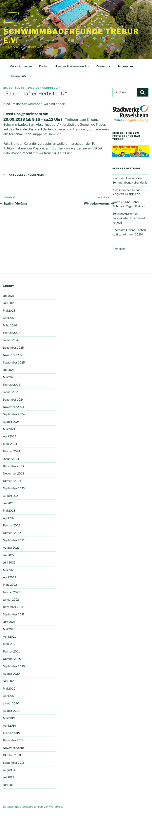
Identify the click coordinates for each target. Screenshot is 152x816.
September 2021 (13, 614)
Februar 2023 (11, 525)
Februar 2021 (11, 651)
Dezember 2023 (13, 466)
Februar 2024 (11, 451)
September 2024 (14, 414)
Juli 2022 (8, 555)
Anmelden (118, 248)
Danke (43, 66)
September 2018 (14, 762)
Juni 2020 (9, 681)
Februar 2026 (11, 332)
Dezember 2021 (13, 606)
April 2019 (9, 725)
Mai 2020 (9, 688)
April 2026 (9, 318)
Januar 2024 (11, 458)
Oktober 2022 (12, 533)
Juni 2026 (9, 303)
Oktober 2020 (12, 658)
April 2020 (9, 695)
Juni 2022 (9, 562)
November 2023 (13, 473)
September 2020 (14, 666)
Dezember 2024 (13, 399)
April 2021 (9, 636)
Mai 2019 (9, 718)
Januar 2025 (11, 392)
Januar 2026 (11, 340)
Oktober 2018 (12, 755)
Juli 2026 (8, 295)
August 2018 (11, 770)
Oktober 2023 (12, 481)
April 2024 (9, 436)
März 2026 (10, 325)
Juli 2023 (8, 503)
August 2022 (11, 547)
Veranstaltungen (21, 66)
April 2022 (9, 577)
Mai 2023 (9, 510)
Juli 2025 (8, 369)
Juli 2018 (8, 777)
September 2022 (14, 540)
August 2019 (11, 710)
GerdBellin (51, 87)
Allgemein (36, 174)
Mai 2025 (9, 377)
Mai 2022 (9, 570)
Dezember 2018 (13, 740)
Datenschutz (18, 76)
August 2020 (11, 673)
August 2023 (11, 495)
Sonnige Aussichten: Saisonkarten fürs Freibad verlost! (128, 218)
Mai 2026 (9, 310)
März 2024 (10, 444)
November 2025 (13, 355)
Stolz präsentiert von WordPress (42, 806)
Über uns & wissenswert (70, 66)
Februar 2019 (11, 733)
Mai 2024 (9, 429)
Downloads (103, 66)
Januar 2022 (11, 599)
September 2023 (14, 488)
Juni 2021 (9, 621)
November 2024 (13, 406)
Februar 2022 (11, 592)
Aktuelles (17, 174)
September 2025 (14, 362)
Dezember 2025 (13, 347)
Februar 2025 (11, 384)
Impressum (125, 66)
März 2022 (10, 584)
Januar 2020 (11, 703)
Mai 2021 (9, 629)
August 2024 (11, 421)
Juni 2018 (9, 784)
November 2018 (13, 747)
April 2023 (9, 518)
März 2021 (10, 644)
